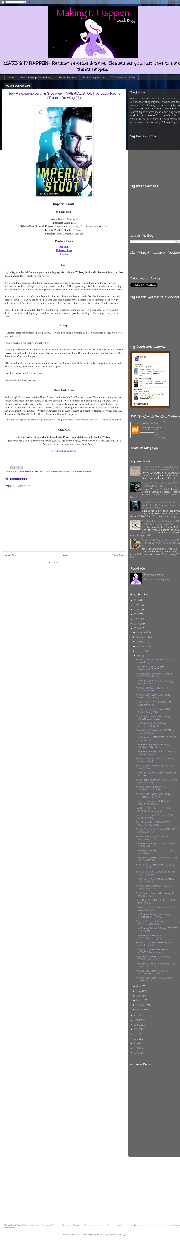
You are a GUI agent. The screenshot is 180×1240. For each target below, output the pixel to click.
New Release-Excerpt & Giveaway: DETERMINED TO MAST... (153, 916)
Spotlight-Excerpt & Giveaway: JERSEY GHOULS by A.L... (155, 873)
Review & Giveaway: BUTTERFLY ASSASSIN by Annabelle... (152, 951)
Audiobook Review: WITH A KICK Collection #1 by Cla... (152, 838)
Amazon (63, 246)
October (140, 642)
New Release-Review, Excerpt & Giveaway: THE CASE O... (152, 668)
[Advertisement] (169, 1104)
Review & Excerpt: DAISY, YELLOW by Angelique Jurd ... (155, 760)
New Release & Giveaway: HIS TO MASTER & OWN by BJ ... (152, 788)
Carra (142, 427)
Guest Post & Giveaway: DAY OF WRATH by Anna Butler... (156, 781)
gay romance (44, 471)
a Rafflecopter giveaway (64, 450)
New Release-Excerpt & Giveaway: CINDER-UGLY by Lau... (153, 718)
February (141, 1005)
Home (11, 77)
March (140, 1000)
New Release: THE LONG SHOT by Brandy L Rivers (153, 689)
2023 (137, 605)
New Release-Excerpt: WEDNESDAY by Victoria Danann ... (155, 753)
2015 (136, 1025)
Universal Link (64, 250)
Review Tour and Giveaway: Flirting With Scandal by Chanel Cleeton (160, 469)
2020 (137, 619)
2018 (136, 628)
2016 (136, 1020)
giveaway (54, 471)
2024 (137, 600)
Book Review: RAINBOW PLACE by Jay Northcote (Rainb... (155, 866)
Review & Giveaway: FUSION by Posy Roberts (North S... (154, 682)
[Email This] (11, 467)
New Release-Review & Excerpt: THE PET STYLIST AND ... (156, 930)
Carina (64, 254)
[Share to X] (16, 467)
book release (25, 471)
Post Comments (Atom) (69, 562)
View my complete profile (156, 579)
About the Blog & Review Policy (36, 77)
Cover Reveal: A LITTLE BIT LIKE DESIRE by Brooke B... (156, 902)
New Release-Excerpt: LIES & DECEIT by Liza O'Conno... (156, 852)
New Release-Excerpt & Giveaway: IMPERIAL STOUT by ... (153, 746)
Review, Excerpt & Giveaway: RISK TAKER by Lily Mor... (153, 711)
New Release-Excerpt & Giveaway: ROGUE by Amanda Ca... (153, 958)
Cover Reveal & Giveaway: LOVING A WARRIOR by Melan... (154, 675)
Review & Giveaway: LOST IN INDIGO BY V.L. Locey (156, 774)
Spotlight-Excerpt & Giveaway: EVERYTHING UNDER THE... (151, 923)
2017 (136, 1015)
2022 (137, 610)
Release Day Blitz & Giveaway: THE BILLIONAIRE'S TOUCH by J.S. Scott (160, 485)
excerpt (35, 471)
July (138, 656)
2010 (136, 1048)
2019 (136, 624)
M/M (72, 471)
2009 (137, 1053)
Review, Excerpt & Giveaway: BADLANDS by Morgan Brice (156, 831)
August (140, 651)
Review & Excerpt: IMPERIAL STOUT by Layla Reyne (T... (155, 661)
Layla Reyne (64, 471)
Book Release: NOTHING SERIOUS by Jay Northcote (154, 767)
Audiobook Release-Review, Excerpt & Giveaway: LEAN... (154, 909)
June (139, 986)
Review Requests (67, 77)
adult (17, 471)
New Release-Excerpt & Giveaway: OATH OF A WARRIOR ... (156, 859)
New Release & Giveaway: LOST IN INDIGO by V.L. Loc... (153, 887)
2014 (136, 1029)
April (139, 996)
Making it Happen (155, 575)
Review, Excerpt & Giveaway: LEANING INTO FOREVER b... (155, 880)
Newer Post (10, 555)
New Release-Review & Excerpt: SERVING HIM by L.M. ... (152, 725)
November (142, 637)
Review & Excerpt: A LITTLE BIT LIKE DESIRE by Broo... (154, 703)
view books (161, 437)
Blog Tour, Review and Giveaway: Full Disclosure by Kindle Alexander (160, 523)
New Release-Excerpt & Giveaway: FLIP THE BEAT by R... (155, 895)
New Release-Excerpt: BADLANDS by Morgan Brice (154, 979)
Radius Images (103, 1234)
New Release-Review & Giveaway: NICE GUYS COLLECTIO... (155, 965)
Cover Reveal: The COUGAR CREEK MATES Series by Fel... (153, 824)
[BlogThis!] (14, 467)
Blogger (123, 1234)
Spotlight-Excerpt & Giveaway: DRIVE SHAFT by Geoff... (155, 817)
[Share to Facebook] (19, 467)
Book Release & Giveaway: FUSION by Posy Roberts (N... (155, 732)
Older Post (118, 555)
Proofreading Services (94, 77)
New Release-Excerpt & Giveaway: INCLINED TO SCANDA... (153, 795)
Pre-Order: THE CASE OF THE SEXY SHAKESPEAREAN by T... (153, 810)
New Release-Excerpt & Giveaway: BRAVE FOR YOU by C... (153, 696)
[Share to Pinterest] (22, 467)
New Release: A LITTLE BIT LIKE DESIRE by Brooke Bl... (156, 739)
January (140, 1010)
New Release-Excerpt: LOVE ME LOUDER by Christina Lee (152, 972)
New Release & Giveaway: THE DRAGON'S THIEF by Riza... (151, 937)
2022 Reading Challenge (148, 423)
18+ (12, 471)
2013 (136, 1034)
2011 (136, 1043)
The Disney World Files (123, 77)
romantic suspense (83, 471)
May (139, 991)
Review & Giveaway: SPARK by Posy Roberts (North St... (154, 944)
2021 (136, 614)
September (142, 646)
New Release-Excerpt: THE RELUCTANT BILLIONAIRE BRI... (155, 845)
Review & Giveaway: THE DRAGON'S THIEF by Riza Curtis (154, 803)
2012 (136, 1039)
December (142, 632)
